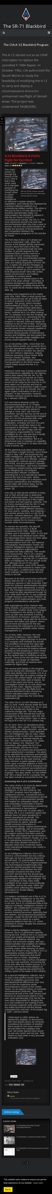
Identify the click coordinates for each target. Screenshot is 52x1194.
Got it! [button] (8, 1189)
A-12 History (31, 163)
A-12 (10, 1085)
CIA (22, 1085)
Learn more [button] (38, 1183)
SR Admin (13, 163)
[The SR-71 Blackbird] (26, 10)
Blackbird (17, 1085)
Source (12, 1096)
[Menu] (49, 32)
